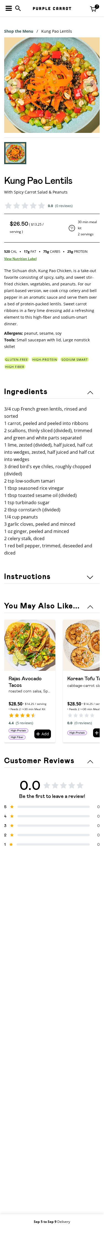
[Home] (52, 8)
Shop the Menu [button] (18, 31)
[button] (15, 153)
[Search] (18, 8)
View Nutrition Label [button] (20, 258)
